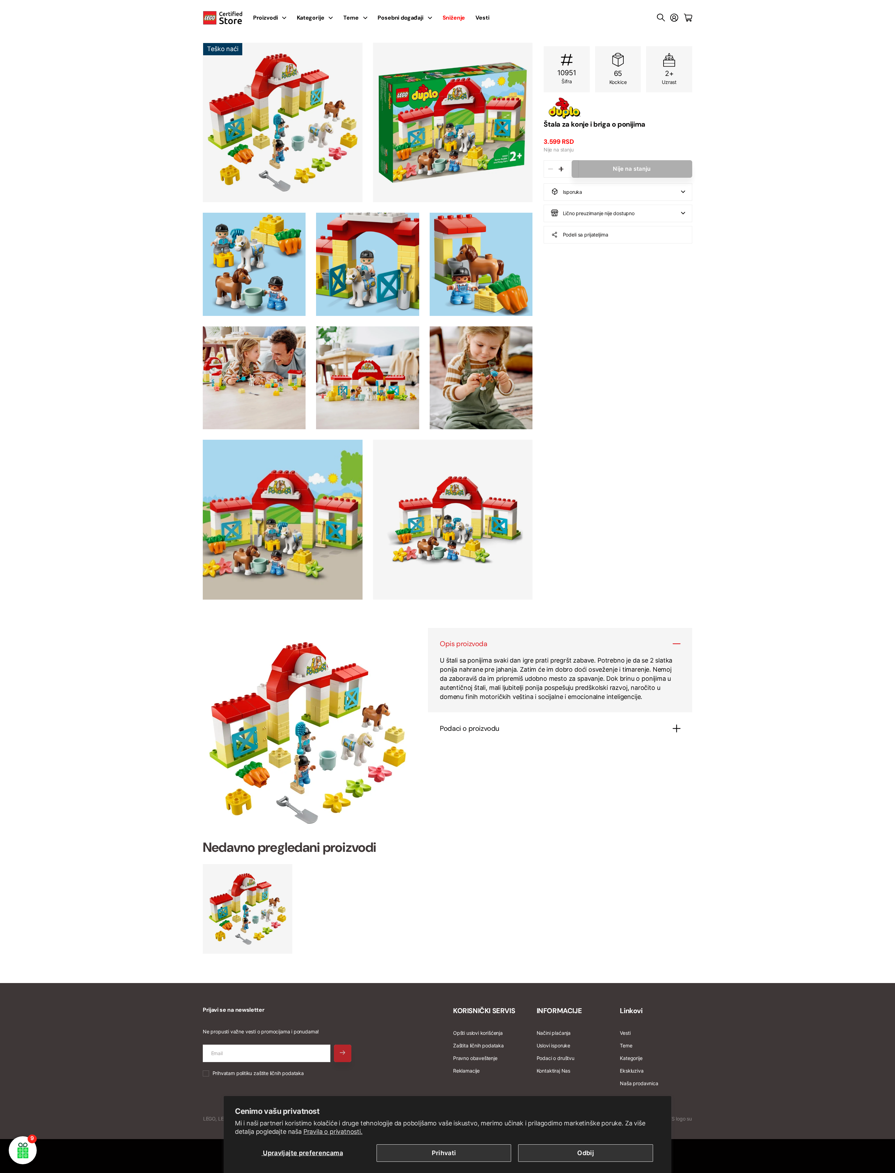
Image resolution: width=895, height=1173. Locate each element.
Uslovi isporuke (553, 1045)
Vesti (482, 17)
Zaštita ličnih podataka (478, 1045)
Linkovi (631, 1010)
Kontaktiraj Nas (553, 1071)
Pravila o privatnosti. (333, 1131)
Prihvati (444, 1153)
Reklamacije (466, 1071)
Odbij (585, 1153)
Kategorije (310, 17)
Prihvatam (258, 1073)
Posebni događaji (400, 17)
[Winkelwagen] (688, 18)
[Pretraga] (661, 18)
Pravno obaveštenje (475, 1058)
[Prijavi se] (674, 18)
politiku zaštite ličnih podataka (270, 1073)
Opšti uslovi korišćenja (478, 1033)
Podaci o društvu (555, 1058)
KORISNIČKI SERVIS (484, 1010)
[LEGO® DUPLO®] (618, 108)
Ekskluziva (631, 1071)
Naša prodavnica (639, 1083)
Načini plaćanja (554, 1033)
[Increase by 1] (561, 169)
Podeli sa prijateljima (585, 234)
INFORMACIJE (559, 1010)
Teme (350, 17)
